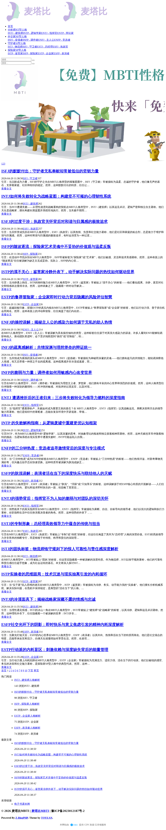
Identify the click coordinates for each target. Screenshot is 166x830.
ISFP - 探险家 (30, 254)
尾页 (36, 670)
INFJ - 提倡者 (30, 354)
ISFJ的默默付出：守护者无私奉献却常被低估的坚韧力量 (50, 171)
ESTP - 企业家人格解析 (27, 715)
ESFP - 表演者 (31, 480)
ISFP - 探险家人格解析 (27, 703)
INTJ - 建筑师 (30, 203)
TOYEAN (46, 817)
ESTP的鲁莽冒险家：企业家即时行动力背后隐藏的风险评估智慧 (56, 297)
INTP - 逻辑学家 (32, 430)
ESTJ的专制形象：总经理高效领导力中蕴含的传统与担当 (50, 524)
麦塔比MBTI (40, 811)
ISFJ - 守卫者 (30, 178)
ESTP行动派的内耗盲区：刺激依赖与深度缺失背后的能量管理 (54, 649)
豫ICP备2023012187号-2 (68, 811)
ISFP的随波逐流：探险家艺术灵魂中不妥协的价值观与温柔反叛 (56, 246)
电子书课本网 (22, 804)
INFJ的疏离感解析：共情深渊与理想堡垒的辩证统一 (46, 347)
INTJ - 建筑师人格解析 (27, 680)
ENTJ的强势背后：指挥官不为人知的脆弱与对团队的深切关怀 (54, 498)
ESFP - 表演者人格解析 (27, 727)
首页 (10, 26)
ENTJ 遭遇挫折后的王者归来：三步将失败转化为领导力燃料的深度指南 (63, 398)
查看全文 (6, 188)
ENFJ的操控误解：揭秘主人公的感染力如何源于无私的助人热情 (56, 322)
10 (26, 670)
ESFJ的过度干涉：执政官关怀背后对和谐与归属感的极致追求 (54, 221)
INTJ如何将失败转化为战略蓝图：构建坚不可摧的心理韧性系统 (56, 196)
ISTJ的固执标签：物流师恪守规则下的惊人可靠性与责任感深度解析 (59, 549)
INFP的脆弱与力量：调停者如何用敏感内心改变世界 (46, 372)
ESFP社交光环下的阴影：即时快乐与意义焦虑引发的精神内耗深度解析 (62, 624)
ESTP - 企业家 (31, 304)
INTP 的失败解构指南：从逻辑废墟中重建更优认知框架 (49, 423)
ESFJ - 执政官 (30, 228)
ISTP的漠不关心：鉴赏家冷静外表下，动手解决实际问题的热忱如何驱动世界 (67, 272)
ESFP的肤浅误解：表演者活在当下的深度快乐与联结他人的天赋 (56, 473)
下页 (30, 670)
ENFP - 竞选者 (31, 455)
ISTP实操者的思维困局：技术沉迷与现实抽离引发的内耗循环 (54, 574)
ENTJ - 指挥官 (31, 405)
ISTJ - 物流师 (30, 556)
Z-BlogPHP (21, 817)
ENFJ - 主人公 (31, 329)
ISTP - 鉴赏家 (30, 279)
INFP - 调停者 (30, 379)
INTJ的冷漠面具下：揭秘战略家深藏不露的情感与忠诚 (48, 599)
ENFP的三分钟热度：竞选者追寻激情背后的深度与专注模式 (53, 448)
